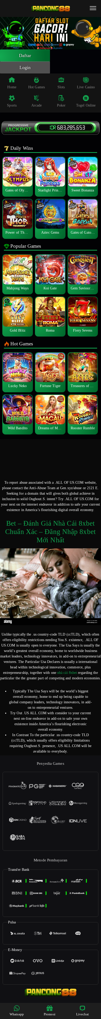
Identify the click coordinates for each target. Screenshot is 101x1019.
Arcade (36, 105)
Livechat (82, 1014)
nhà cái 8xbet (67, 673)
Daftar (25, 55)
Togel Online (86, 105)
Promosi (49, 1014)
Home (11, 87)
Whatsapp (17, 1014)
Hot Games (36, 87)
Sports (12, 105)
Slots (61, 87)
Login (25, 67)
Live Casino (86, 87)
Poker (61, 105)
